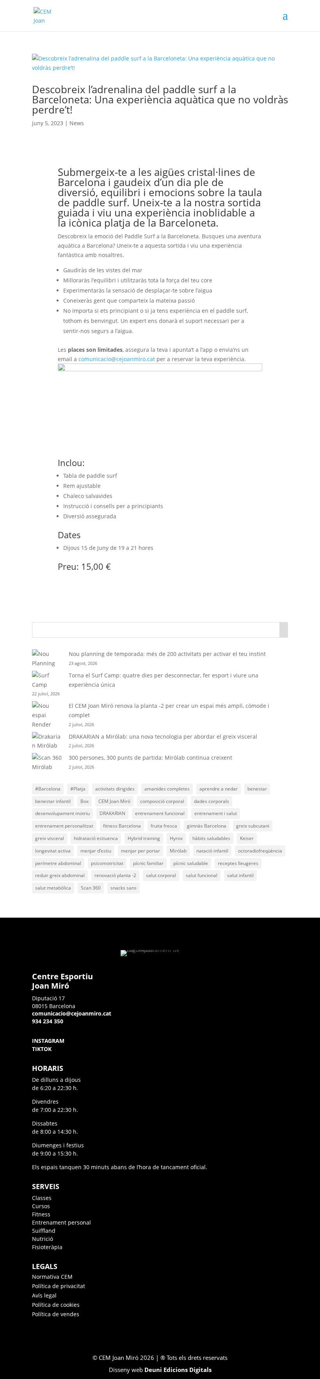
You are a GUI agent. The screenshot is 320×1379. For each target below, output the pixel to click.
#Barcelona (47, 788)
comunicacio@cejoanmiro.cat (116, 359)
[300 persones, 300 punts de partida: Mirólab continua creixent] (47, 762)
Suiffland (43, 1230)
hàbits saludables (211, 838)
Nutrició (42, 1239)
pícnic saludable (190, 863)
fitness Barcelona (122, 825)
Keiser (247, 838)
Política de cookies (56, 1304)
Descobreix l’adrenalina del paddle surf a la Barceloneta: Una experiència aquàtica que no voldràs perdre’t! (160, 99)
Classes (42, 1198)
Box (84, 801)
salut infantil (240, 875)
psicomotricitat (107, 863)
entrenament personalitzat (64, 825)
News (76, 123)
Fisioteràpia (47, 1247)
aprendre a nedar (218, 788)
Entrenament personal (61, 1222)
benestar (257, 788)
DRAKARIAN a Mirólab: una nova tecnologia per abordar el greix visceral (163, 736)
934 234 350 (47, 1021)
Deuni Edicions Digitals (178, 1370)
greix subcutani (252, 825)
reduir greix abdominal (60, 875)
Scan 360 (91, 887)
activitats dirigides (115, 788)
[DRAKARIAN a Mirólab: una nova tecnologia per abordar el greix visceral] (47, 741)
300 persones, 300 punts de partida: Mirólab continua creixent (150, 757)
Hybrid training (144, 838)
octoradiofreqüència (260, 850)
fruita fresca (164, 825)
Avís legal (44, 1295)
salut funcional (201, 875)
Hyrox (176, 838)
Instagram (48, 1040)
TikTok (42, 1049)
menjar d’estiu (95, 850)
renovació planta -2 (115, 875)
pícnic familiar (148, 863)
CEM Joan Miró (114, 801)
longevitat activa (53, 850)
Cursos (41, 1206)
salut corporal (161, 875)
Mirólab (178, 850)
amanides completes (167, 788)
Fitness (41, 1214)
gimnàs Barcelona (206, 825)
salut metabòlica (53, 887)
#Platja (77, 788)
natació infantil (212, 850)
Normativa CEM (52, 1276)
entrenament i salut (215, 813)
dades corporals (211, 801)
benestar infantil (53, 801)
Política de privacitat (58, 1286)
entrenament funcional (160, 813)
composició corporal (162, 801)
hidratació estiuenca (96, 838)
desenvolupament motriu (62, 813)
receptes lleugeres (238, 863)
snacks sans (123, 887)
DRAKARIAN (112, 813)
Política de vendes (55, 1314)
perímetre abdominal (58, 863)
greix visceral (49, 838)
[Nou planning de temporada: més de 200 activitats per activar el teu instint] (47, 658)
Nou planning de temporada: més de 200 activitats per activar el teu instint (167, 654)
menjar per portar (140, 850)
